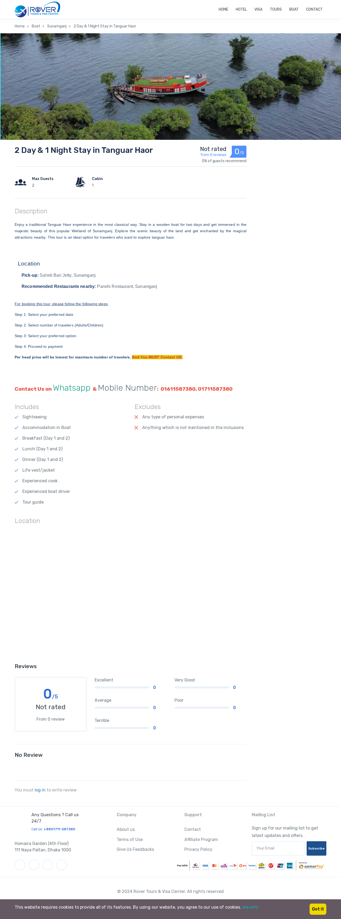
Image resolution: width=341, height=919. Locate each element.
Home (223, 9)
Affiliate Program (201, 839)
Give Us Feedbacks (135, 849)
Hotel (241, 9)
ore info (250, 907)
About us (126, 829)
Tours (276, 9)
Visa (258, 9)
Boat (294, 9)
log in (40, 790)
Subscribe (316, 848)
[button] (130, 263)
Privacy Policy (198, 849)
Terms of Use (130, 839)
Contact (314, 9)
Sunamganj (57, 26)
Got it (318, 909)
